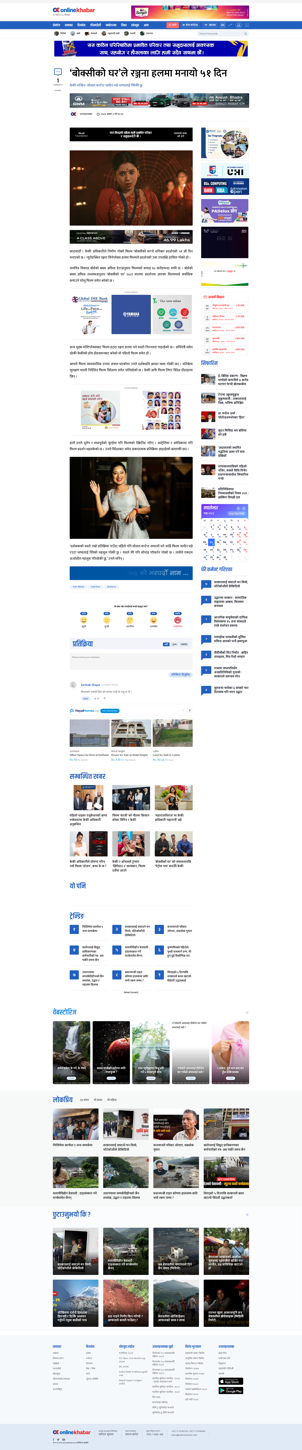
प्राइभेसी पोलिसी (225, 1368)
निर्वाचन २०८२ (191, 1384)
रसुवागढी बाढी (114, 33)
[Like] (95, 698)
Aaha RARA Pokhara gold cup (133, 1373)
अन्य (146, 25)
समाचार (69, 25)
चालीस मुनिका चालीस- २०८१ (166, 1392)
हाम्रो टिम (222, 1353)
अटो (88, 1374)
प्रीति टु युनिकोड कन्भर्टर (163, 1407)
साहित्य (56, 1363)
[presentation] (183, 710)
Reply (85, 698)
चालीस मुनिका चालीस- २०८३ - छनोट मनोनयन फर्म (166, 1380)
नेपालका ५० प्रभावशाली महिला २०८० (163, 1372)
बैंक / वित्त (90, 1368)
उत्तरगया (149, 33)
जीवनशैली (95, 25)
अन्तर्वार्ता (57, 1368)
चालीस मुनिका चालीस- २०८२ (166, 1387)
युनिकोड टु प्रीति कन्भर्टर (163, 1412)
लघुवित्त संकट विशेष (194, 1358)
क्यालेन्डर (211, 508)
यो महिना (112, 1100)
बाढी (78, 33)
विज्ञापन (222, 1363)
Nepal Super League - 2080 (131, 1382)
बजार (88, 1353)
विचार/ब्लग (58, 1358)
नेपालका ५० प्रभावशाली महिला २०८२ (163, 1355)
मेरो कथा (156, 1397)
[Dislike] (105, 698)
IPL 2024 (124, 1367)
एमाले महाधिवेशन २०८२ (196, 1389)
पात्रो (174, 25)
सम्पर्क (221, 1374)
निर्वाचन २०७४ (192, 1368)
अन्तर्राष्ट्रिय (57, 1389)
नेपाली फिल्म (95, 587)
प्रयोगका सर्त (224, 1358)
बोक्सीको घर (111, 587)
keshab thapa (90, 685)
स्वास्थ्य (212, 25)
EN (222, 25)
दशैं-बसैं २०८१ (191, 1399)
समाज (55, 1353)
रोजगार (89, 1363)
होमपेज (56, 25)
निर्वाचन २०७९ (192, 1379)
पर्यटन (89, 1358)
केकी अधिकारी (78, 587)
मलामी (132, 33)
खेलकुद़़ (56, 1374)
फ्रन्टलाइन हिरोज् (160, 1402)
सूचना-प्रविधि (92, 1379)
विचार (124, 25)
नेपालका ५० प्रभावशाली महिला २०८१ (163, 1363)
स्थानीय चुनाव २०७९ (194, 1374)
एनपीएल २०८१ (126, 1353)
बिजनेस (81, 25)
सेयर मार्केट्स (192, 25)
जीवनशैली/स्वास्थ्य (61, 1379)
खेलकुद (135, 25)
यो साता (98, 1100)
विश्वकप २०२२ (191, 1394)
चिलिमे (63, 33)
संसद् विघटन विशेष (194, 1363)
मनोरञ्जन (111, 25)
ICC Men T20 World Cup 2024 (132, 1360)
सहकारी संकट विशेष (194, 1353)
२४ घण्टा (84, 1100)
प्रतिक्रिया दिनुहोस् (180, 674)
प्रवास (55, 1384)
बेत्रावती (94, 33)
